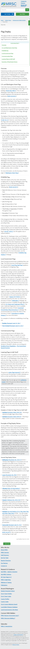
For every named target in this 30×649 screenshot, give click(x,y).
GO (27, 9)
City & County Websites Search (9, 604)
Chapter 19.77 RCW (14, 297)
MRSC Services (5, 552)
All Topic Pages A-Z (6, 577)
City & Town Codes (6, 596)
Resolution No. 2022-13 (11, 460)
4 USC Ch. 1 (4, 120)
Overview (4, 45)
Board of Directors (6, 560)
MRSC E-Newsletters (6, 626)
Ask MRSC (22, 14)
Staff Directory (5, 555)
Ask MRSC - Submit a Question (9, 571)
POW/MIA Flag (5, 50)
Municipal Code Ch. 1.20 (12, 326)
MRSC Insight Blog (6, 579)
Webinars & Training (6, 582)
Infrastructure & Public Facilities (19, 20)
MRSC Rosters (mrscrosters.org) (9, 615)
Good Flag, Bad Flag (16, 265)
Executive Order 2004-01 (11, 416)
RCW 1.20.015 (11, 96)
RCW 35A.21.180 (10, 90)
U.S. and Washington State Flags (9, 47)
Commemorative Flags (7, 56)
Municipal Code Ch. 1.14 (11, 525)
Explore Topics (8, 20)
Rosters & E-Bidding (24, 5)
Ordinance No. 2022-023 (11, 500)
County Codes (4, 601)
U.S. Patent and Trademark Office (14, 304)
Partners (23, 3)
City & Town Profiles (6, 593)
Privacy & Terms (15, 644)
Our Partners (4, 563)
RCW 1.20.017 (13, 187)
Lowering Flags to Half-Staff (8, 59)
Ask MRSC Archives (6, 574)
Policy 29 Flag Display (10, 488)
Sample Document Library (8, 591)
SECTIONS (8, 14)
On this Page (15, 43)
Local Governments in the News (9, 609)
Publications (4, 585)
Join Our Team (4, 558)
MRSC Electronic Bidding (7, 618)
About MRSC (4, 550)
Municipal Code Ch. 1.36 (10, 323)
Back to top (7, 543)
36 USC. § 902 (8, 231)
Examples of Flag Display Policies (9, 62)
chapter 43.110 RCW (18, 634)
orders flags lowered (13, 372)
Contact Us (23, 1)
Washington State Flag (12, 173)
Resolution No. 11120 (9, 475)
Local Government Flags (7, 53)
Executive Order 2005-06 (12, 412)
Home (2, 20)
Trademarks (15, 300)
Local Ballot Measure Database (9, 607)
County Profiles (5, 599)
